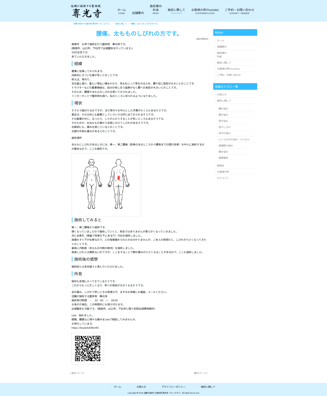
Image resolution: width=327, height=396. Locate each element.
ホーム (220, 40)
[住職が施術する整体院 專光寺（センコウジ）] (86, 17)
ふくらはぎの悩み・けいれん (234, 139)
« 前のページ (77, 373)
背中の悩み (225, 133)
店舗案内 (222, 46)
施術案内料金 (222, 54)
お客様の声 (223, 171)
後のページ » (201, 373)
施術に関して (224, 62)
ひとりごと (223, 177)
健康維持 (223, 157)
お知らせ (222, 94)
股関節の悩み (226, 145)
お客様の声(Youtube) (228, 68)
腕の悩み (223, 151)
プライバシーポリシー (173, 386)
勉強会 (220, 165)
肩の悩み (223, 120)
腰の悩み (223, 108)
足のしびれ (225, 127)
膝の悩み (223, 114)
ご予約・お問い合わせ (229, 74)
